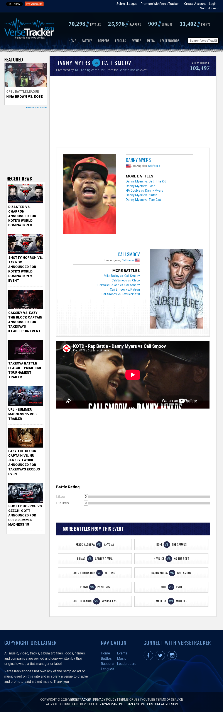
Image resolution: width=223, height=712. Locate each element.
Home (72, 40)
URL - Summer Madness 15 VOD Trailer (22, 414)
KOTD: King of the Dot (90, 70)
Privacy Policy (105, 699)
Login (212, 3)
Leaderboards (169, 40)
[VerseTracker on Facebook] (149, 659)
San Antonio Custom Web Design (152, 704)
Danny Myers (138, 159)
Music (121, 658)
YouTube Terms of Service (162, 699)
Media (151, 40)
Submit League (127, 3)
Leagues (120, 40)
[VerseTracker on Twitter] (161, 659)
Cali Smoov (129, 254)
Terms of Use (128, 699)
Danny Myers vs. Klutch (141, 195)
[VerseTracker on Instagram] (173, 659)
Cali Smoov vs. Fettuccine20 (120, 294)
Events (136, 40)
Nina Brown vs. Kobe (24, 97)
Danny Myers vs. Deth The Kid (146, 181)
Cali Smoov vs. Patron (125, 289)
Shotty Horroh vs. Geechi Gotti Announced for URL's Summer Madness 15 (25, 515)
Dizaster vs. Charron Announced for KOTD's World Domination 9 (22, 216)
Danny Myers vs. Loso (140, 186)
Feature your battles (36, 107)
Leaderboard (126, 664)
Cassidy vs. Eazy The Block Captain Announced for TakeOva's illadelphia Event (25, 322)
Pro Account (34, 3)
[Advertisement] (132, 112)
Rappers (104, 40)
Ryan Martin (112, 704)
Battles (86, 40)
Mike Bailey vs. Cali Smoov (122, 276)
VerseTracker (79, 699)
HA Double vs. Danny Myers (144, 190)
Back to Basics (129, 70)
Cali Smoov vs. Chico (126, 280)
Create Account (195, 3)
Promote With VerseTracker (160, 3)
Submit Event (209, 8)
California (154, 165)
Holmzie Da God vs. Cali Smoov (119, 285)
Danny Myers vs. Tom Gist (143, 199)
